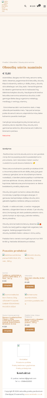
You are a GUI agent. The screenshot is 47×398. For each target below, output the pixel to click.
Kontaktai (23, 359)
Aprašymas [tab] (7, 149)
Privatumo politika (23, 362)
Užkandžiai (13, 62)
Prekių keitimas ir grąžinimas (23, 365)
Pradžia (5, 62)
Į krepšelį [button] (7, 285)
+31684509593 (26, 381)
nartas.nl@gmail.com (27, 378)
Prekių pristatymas (23, 368)
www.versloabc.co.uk (33, 394)
